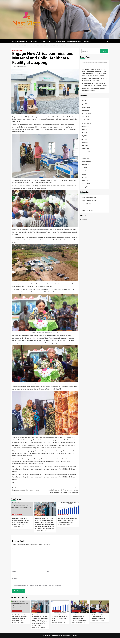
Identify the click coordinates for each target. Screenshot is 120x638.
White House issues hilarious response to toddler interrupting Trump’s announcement (94, 84)
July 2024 (84, 167)
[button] (108, 41)
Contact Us (87, 41)
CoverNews (65, 635)
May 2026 (84, 100)
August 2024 (85, 164)
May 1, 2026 (79, 622)
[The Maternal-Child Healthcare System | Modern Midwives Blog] (99, 606)
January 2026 (85, 110)
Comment (15, 549)
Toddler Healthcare (47, 41)
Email (48, 571)
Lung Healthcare (60, 41)
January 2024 (85, 187)
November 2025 (86, 116)
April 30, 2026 (100, 620)
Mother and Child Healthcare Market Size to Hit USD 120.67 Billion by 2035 (67, 520)
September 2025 (86, 123)
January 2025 (85, 148)
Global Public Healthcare (74, 41)
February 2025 (85, 145)
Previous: (25, 489)
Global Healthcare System (19, 41)
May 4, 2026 (20, 526)
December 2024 (86, 151)
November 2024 (86, 155)
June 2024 (84, 171)
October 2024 (85, 158)
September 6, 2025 (22, 66)
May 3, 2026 (43, 530)
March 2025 (84, 142)
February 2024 (85, 183)
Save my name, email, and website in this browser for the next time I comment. (37, 585)
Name (14, 571)
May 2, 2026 (66, 524)
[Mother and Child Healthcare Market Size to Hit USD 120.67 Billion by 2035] (68, 509)
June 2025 (84, 132)
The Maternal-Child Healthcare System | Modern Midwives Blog (93, 89)
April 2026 (84, 104)
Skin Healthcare (34, 41)
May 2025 (84, 136)
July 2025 (84, 129)
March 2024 (84, 180)
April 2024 (84, 177)
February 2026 (85, 107)
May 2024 (84, 174)
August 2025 (85, 126)
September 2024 (86, 161)
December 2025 (86, 113)
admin (15, 66)
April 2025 (84, 139)
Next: (63, 490)
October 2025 (85, 120)
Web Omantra (84, 219)
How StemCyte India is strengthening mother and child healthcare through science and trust (94, 64)
